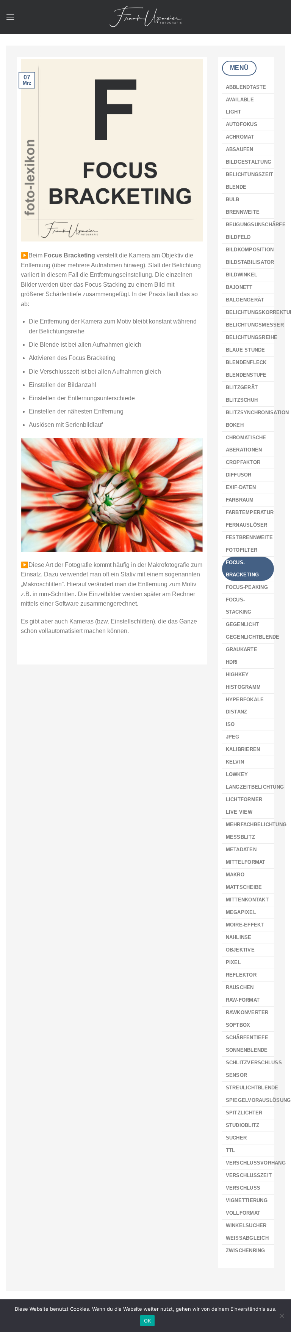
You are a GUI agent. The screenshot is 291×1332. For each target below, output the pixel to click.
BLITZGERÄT (242, 387)
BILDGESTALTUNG (249, 162)
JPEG (232, 737)
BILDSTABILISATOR (250, 262)
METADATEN (241, 849)
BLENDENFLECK (246, 362)
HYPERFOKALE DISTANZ (245, 706)
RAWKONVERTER (247, 1012)
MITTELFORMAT (246, 862)
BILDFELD (238, 237)
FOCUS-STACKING (239, 606)
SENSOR (236, 1075)
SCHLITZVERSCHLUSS (254, 1062)
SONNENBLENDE (247, 1050)
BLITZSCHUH (242, 400)
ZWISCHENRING (245, 1250)
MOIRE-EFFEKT (245, 925)
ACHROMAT (240, 137)
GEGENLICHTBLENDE (253, 637)
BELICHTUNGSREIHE (252, 337)
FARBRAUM (240, 500)
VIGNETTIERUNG (247, 1200)
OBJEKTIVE (240, 950)
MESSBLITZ (240, 837)
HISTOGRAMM (243, 687)
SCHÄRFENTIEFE (247, 1037)
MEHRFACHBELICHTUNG (256, 824)
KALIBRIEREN (243, 749)
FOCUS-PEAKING (247, 587)
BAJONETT (239, 287)
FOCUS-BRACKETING (242, 569)
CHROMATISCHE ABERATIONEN (246, 444)
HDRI (232, 662)
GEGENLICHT (242, 624)
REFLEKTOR (241, 975)
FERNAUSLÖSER (247, 525)
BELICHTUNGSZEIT (250, 174)
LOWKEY (237, 774)
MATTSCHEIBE (244, 887)
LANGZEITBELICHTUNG (255, 787)
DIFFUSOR (239, 475)
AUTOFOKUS (241, 124)
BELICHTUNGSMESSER (255, 325)
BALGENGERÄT (245, 300)
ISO (230, 724)
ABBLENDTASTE (246, 87)
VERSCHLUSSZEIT (249, 1175)
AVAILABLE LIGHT (240, 106)
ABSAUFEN (239, 149)
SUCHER (236, 1138)
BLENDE (236, 187)
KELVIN (235, 762)
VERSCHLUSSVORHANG (256, 1163)
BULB (232, 199)
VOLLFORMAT (243, 1213)
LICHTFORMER (244, 799)
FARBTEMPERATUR (250, 512)
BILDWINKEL (242, 275)
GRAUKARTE (241, 649)
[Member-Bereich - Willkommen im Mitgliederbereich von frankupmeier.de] (145, 17)
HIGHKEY (237, 674)
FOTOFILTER (242, 550)
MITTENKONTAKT (247, 900)
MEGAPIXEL (241, 912)
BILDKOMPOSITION (250, 250)
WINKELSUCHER (246, 1225)
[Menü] (10, 17)
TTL (230, 1150)
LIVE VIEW (239, 812)
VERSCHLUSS (243, 1188)
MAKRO (235, 874)
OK (147, 1321)
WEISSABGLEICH (247, 1238)
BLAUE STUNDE (245, 350)
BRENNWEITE (243, 212)
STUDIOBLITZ (243, 1125)
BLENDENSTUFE (246, 375)
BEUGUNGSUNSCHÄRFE (256, 224)
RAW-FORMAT (243, 1000)
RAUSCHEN (240, 987)
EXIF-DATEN (241, 487)
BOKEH (235, 425)
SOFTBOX (238, 1025)
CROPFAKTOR (243, 462)
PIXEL (233, 962)
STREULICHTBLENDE (252, 1088)
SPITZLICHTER (244, 1113)
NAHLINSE (239, 937)
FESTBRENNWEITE (249, 537)
